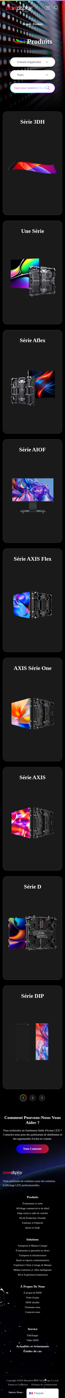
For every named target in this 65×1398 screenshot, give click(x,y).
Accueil (26, 24)
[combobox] (28, 88)
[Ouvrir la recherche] (56, 8)
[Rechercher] (50, 88)
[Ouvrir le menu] (48, 7)
